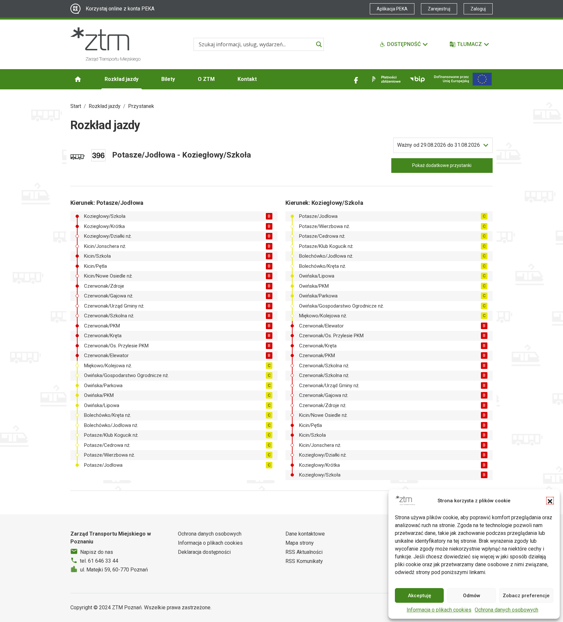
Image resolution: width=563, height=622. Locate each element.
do (438, 145)
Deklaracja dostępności (204, 552)
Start (75, 106)
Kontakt (247, 79)
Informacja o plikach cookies (439, 610)
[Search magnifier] (319, 44)
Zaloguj (478, 8)
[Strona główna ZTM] (105, 44)
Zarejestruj (439, 8)
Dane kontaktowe (305, 534)
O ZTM (206, 79)
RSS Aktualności (304, 552)
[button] (550, 500)
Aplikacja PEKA (392, 8)
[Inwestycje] (463, 79)
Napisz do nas (96, 552)
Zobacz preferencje (526, 596)
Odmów (471, 596)
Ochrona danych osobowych (506, 610)
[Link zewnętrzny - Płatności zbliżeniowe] (385, 79)
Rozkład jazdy (121, 79)
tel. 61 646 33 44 (99, 561)
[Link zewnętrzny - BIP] (417, 79)
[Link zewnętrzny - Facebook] (356, 79)
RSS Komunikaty (304, 561)
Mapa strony (299, 543)
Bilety (168, 79)
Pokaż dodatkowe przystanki (441, 165)
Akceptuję (419, 596)
